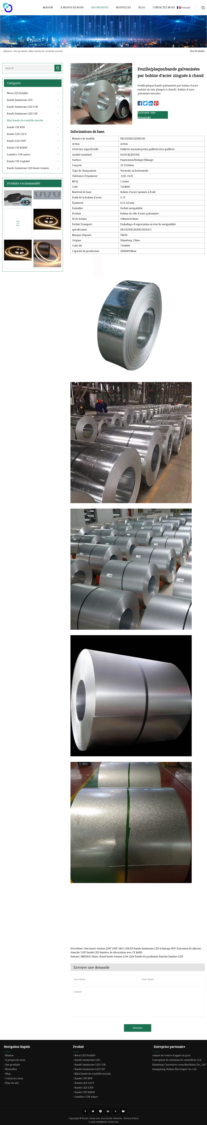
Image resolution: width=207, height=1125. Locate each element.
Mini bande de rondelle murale (46, 51)
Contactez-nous (164, 7)
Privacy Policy (131, 1118)
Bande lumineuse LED (19, 100)
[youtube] (123, 1111)
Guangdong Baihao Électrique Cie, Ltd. (174, 1069)
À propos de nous (72, 7)
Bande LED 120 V (17, 134)
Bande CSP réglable (18, 161)
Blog (141, 7)
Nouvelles (123, 7)
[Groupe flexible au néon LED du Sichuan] (7, 7)
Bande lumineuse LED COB (22, 106)
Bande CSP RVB (16, 127)
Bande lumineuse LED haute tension (28, 168)
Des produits (100, 7)
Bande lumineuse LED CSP (22, 113)
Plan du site (12, 1083)
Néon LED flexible (17, 93)
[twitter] (93, 1111)
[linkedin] (108, 1111)
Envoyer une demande (147, 115)
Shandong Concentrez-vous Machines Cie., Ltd (178, 1064)
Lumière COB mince (18, 154)
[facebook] (85, 1111)
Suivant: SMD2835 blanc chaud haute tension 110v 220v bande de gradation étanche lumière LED (126, 956)
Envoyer (137, 1027)
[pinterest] (100, 1111)
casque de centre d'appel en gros (171, 1055)
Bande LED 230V (16, 140)
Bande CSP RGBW (17, 147)
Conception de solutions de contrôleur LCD (176, 1060)
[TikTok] (116, 1111)
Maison (48, 7)
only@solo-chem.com (107, 1121)
